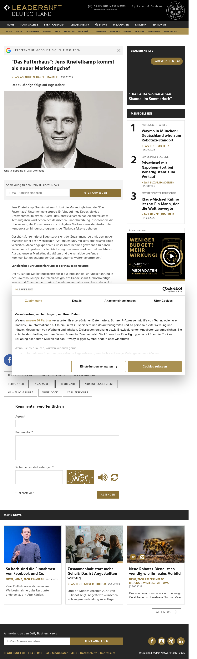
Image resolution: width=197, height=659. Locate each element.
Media (19, 31)
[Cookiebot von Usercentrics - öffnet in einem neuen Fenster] (165, 289)
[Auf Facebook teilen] (9, 360)
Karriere (115, 31)
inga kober (42, 384)
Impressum (107, 653)
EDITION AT (159, 24)
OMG (166, 583)
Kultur (101, 584)
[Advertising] (156, 257)
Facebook (156, 6)
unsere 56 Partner (39, 320)
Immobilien (170, 31)
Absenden (108, 494)
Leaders (139, 31)
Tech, (154, 146)
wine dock (50, 392)
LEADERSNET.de (14, 653)
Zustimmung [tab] (33, 300)
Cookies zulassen (155, 366)
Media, (19, 579)
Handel (47, 31)
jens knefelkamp (20, 375)
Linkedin (141, 24)
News (9, 31)
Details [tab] (77, 300)
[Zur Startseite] (33, 10)
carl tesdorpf (77, 392)
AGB (74, 653)
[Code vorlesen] (102, 477)
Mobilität (84, 31)
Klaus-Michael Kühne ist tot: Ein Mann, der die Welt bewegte (160, 204)
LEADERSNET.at (38, 653)
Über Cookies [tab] (163, 300)
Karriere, (89, 584)
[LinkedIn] (181, 641)
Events (127, 31)
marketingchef (85, 375)
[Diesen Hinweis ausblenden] (119, 50)
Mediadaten (121, 24)
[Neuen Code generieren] (114, 477)
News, (16, 77)
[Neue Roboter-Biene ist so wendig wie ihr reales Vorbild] (155, 544)
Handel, (41, 77)
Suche (140, 6)
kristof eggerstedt (99, 384)
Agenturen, (28, 77)
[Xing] (171, 641)
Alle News (163, 612)
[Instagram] (161, 641)
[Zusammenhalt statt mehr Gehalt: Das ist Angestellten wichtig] (94, 544)
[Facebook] (152, 641)
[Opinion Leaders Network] (175, 11)
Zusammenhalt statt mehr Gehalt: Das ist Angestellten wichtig (92, 573)
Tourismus (99, 31)
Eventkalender (54, 24)
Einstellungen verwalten (96, 366)
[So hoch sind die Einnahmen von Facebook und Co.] (32, 544)
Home (10, 24)
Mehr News (13, 514)
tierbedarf (67, 384)
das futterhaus (53, 375)
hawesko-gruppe (20, 392)
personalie (16, 384)
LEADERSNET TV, (155, 579)
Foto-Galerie (29, 24)
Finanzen (69, 31)
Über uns (101, 24)
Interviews (154, 31)
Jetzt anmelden (95, 193)
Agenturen (32, 31)
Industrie (167, 214)
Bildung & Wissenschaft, (146, 583)
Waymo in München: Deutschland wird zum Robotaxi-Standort (161, 135)
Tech (57, 31)
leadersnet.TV (79, 24)
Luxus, (154, 182)
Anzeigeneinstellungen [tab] (120, 300)
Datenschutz (88, 653)
